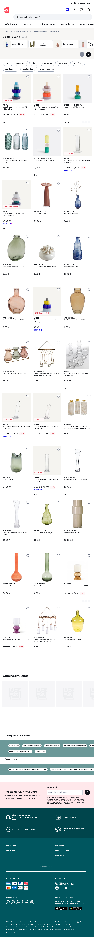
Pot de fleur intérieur (32, 745)
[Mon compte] (74, 10)
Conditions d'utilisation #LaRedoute (37, 927)
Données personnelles (59, 927)
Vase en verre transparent (75, 745)
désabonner (51, 802)
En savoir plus (78, 903)
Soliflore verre (54, 31)
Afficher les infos (47, 867)
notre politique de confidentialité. (59, 804)
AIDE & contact (12, 845)
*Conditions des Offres (24, 929)
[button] (88, 10)
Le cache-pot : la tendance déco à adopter (28, 769)
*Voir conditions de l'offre (56, 798)
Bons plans (29, 24)
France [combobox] (83, 922)
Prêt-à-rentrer (12, 24)
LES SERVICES (60, 845)
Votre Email (52, 787)
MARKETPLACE (60, 855)
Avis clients (18, 927)
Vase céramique (52, 745)
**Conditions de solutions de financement (48, 929)
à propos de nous (12, 850)
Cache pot (40, 751)
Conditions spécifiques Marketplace (31, 922)
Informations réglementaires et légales (21, 924)
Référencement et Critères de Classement (59, 922)
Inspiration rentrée (47, 24)
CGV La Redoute (11, 922)
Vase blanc (14, 745)
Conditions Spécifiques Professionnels (50, 924)
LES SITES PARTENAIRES (63, 850)
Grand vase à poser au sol (20, 751)
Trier (7, 63)
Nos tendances (67, 24)
